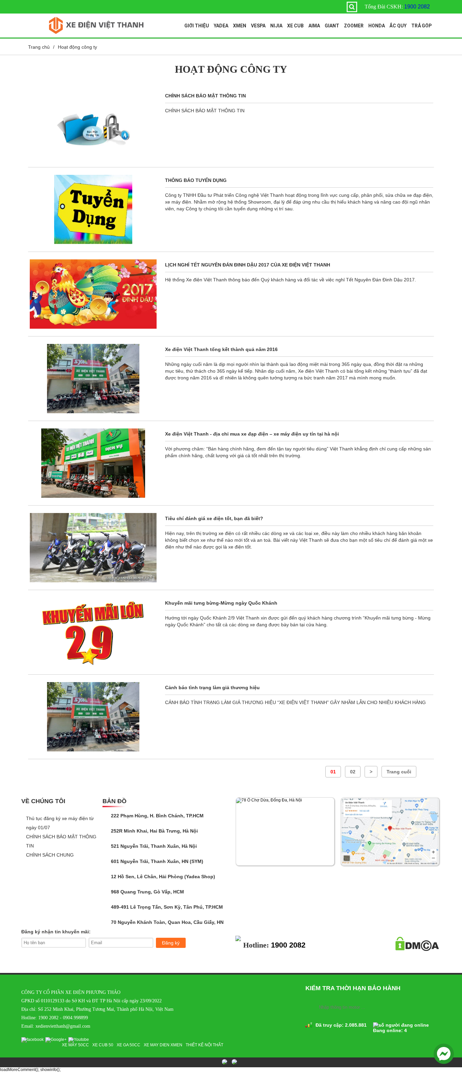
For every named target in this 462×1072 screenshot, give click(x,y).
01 (333, 771)
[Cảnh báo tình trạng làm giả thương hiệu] (93, 716)
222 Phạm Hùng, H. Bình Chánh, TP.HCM (157, 815)
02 (352, 771)
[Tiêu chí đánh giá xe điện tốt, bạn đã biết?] (93, 547)
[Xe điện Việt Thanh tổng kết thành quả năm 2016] (93, 378)
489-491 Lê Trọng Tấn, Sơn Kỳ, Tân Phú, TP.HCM (166, 907)
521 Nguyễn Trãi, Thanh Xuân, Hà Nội (153, 846)
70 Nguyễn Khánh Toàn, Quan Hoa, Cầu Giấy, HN (167, 922)
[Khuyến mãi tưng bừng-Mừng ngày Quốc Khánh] (93, 632)
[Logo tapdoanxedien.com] (96, 32)
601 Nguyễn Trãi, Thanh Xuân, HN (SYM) (156, 861)
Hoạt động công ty (77, 47)
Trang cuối (399, 771)
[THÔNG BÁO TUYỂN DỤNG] (93, 209)
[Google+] (56, 1039)
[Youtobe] (79, 1039)
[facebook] (33, 1039)
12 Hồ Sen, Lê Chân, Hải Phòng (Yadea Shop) (162, 876)
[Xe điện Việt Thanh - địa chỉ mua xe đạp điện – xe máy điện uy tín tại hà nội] (93, 463)
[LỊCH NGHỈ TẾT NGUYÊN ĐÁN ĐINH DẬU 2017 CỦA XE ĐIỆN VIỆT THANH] (93, 294)
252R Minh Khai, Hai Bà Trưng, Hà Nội (154, 831)
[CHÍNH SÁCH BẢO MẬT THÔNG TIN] (93, 125)
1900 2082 (417, 6)
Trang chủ (39, 47)
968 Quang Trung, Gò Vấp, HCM (147, 891)
